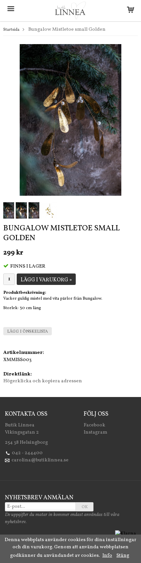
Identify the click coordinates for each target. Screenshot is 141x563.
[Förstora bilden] (70, 120)
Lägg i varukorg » (46, 280)
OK (85, 507)
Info (107, 555)
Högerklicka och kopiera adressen (42, 381)
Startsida (11, 30)
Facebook (94, 425)
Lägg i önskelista (27, 332)
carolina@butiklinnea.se (40, 460)
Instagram (95, 432)
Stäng (122, 555)
